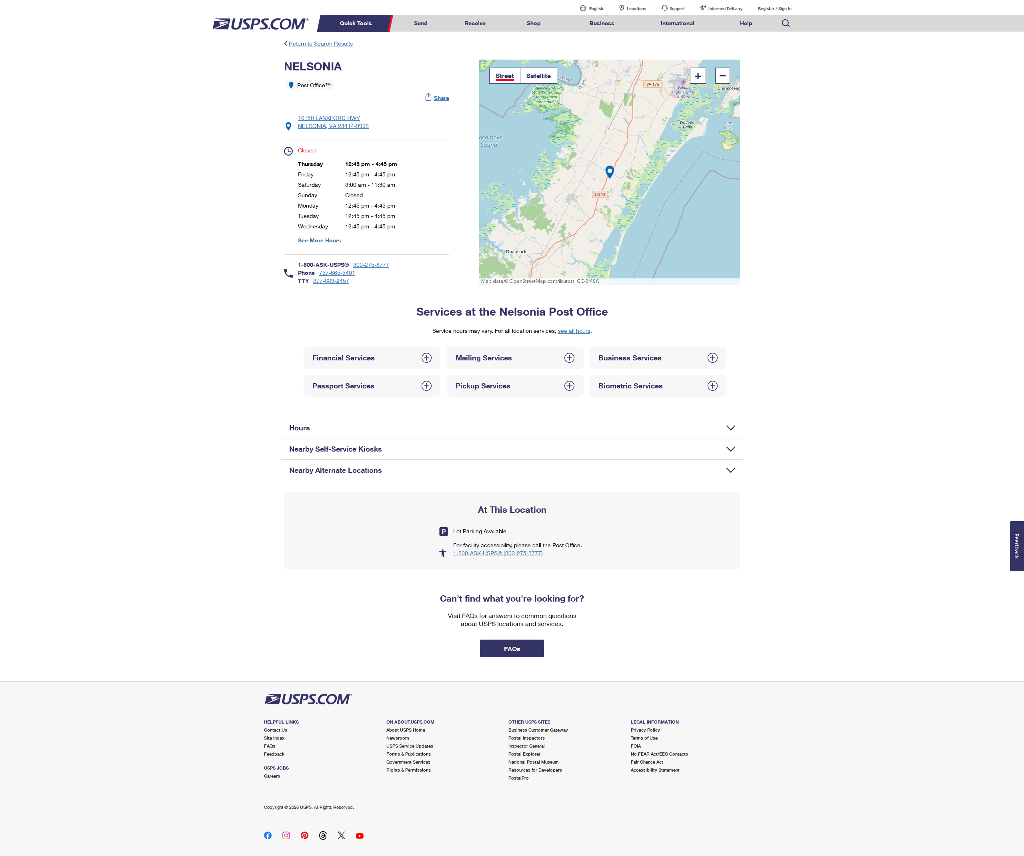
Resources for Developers (535, 769)
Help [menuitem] (746, 23)
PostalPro (518, 777)
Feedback (274, 753)
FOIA (636, 745)
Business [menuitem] (602, 23)
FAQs (269, 745)
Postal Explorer (524, 753)
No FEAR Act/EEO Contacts (659, 753)
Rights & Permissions (408, 769)
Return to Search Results (321, 43)
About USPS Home (405, 729)
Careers (272, 775)
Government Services (408, 761)
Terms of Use (644, 737)
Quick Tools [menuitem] (356, 23)
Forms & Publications (408, 753)
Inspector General (526, 745)
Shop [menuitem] (534, 23)
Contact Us (275, 729)
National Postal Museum (533, 761)
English (588, 8)
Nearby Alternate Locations (335, 470)
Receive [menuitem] (475, 23)
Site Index (274, 737)
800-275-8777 (371, 264)
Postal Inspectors (526, 737)
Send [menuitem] (421, 23)
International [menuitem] (677, 23)
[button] (437, 97)
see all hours (574, 330)
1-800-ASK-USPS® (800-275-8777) (498, 553)
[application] (609, 172)
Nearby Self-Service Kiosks (335, 448)
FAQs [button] (512, 648)
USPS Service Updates (409, 745)
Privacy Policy (645, 729)
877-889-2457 (331, 280)
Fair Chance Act (647, 761)
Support (677, 8)
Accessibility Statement (655, 769)
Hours (299, 427)
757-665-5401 (337, 272)
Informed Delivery (725, 8)
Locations (636, 8)
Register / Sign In (775, 8)
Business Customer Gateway (538, 729)
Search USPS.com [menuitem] (786, 23)
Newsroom (397, 737)
